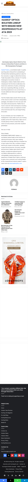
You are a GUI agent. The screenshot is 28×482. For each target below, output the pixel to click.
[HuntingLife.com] (9, 3)
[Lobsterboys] (14, 283)
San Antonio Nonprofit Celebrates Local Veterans (19, 212)
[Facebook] (3, 169)
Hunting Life (11, 461)
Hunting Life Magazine (6, 412)
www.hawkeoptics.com (15, 163)
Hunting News (10, 13)
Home (4, 13)
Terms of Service (19, 471)
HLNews (5, 35)
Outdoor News (4, 433)
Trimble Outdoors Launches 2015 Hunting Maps (20, 203)
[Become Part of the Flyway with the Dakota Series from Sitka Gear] (7, 216)
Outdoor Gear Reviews (6, 410)
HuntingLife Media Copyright (9, 466)
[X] (6, 169)
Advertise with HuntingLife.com (10, 464)
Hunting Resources (6, 417)
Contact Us (4, 430)
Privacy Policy (4, 440)
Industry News (4, 435)
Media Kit (3, 422)
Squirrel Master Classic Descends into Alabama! (6, 203)
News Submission (5, 438)
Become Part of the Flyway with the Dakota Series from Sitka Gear (6, 228)
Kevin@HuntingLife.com (10, 451)
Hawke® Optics (5, 70)
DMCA (18, 466)
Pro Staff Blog (4, 415)
